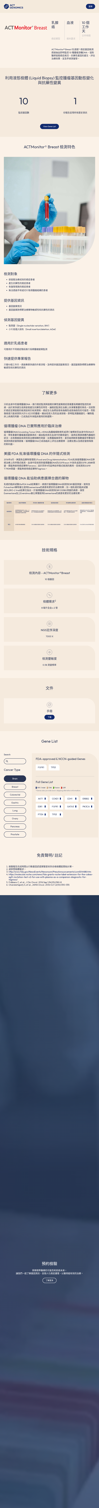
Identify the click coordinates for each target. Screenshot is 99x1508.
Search (7, 754)
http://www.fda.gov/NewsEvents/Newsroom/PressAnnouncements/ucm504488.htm (50, 871)
